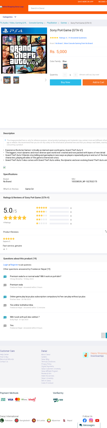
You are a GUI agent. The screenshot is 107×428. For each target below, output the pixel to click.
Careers (44, 357)
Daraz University (47, 378)
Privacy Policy (46, 364)
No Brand (59, 43)
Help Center (4, 355)
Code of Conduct (47, 383)
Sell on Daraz (46, 381)
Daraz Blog (45, 359)
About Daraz (45, 355)
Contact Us (4, 362)
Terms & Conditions (48, 362)
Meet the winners (47, 376)
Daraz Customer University (51, 369)
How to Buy (4, 357)
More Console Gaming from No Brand (78, 43)
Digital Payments (47, 366)
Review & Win (46, 374)
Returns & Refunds (7, 359)
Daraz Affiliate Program (49, 371)
